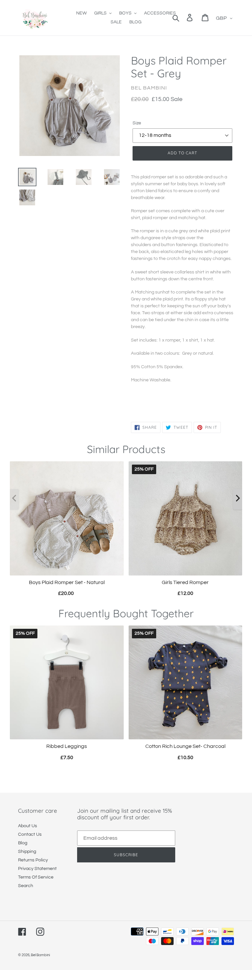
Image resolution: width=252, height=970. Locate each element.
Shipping (27, 851)
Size (137, 123)
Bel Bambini (40, 955)
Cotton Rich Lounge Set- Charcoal (185, 746)
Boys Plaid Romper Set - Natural (67, 582)
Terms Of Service (35, 877)
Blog (22, 843)
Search (25, 885)
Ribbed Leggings (66, 746)
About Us (27, 826)
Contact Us (30, 834)
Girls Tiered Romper (185, 582)
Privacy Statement (37, 868)
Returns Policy (33, 860)
